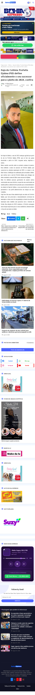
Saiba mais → (17, 32)
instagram (10, 365)
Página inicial (4, 65)
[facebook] (12, 679)
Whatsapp (23, 218)
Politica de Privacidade (10, 686)
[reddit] (23, 679)
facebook (10, 361)
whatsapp (27, 361)
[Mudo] (4, 558)
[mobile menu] (2, 2)
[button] (33, 2)
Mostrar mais (29, 240)
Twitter (18, 218)
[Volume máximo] (27, 558)
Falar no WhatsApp (19, 45)
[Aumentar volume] (24, 564)
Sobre (17, 689)
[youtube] (17, 679)
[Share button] (28, 218)
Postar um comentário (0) (17, 350)
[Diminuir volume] (11, 564)
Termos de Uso (21, 686)
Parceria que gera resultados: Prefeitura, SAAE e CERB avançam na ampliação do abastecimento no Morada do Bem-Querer (22, 637)
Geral (8, 214)
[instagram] (20, 679)
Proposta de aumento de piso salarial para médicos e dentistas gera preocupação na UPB (16, 331)
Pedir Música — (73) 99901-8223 (19, 576)
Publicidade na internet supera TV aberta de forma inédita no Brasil (16, 301)
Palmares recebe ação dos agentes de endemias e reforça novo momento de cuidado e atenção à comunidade (22, 625)
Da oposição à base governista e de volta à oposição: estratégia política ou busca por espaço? (21, 615)
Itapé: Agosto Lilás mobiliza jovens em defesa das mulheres (22, 647)
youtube (27, 365)
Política (10, 65)
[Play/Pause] (17, 564)
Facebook (12, 218)
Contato (28, 686)
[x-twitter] (15, 679)
